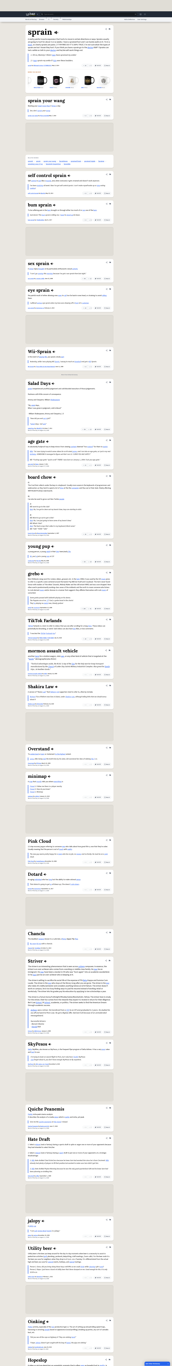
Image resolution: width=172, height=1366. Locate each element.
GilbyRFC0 (39, 428)
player (38, 1144)
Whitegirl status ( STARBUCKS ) (43, 66)
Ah (31, 556)
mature (90, 446)
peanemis (47, 1122)
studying (40, 185)
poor (103, 1049)
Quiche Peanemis (33, 1126)
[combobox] (89, 14)
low (74, 628)
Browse (41, 19)
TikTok (30, 626)
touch (61, 849)
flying (64, 939)
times (54, 106)
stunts (49, 1231)
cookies (32, 188)
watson (36, 1235)
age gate (30, 464)
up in (45, 418)
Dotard (30, 889)
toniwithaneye (40, 861)
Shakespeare (55, 400)
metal (46, 603)
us (51, 884)
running (40, 273)
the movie (57, 1122)
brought (41, 269)
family (31, 659)
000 (76, 1057)
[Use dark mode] (145, 14)
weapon (41, 939)
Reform (53, 692)
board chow (31, 533)
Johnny (38, 1343)
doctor (90, 47)
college (81, 966)
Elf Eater (38, 763)
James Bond (42, 1231)
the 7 (93, 759)
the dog (38, 561)
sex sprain (31, 279)
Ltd (57, 692)
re (36, 556)
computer (75, 488)
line (73, 663)
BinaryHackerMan (42, 533)
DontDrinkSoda (38, 1347)
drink (82, 1266)
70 (74, 1057)
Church (51, 666)
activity (75, 269)
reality (69, 849)
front (76, 303)
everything (58, 781)
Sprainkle (67, 164)
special (50, 1262)
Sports (57, 361)
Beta (85, 980)
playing (41, 357)
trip (54, 60)
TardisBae (38, 948)
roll (65, 295)
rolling (104, 295)
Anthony (34, 1010)
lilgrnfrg (43, 193)
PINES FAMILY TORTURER (46, 638)
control (33, 181)
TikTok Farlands (32, 638)
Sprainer (101, 161)
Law (44, 692)
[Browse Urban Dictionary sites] (32, 14)
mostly (39, 781)
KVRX (45, 674)
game (74, 451)
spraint (30, 161)
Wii (46, 357)
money (78, 854)
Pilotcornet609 (44, 116)
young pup (31, 561)
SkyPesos (31, 1064)
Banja (37, 464)
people (61, 499)
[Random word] (135, 14)
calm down (75, 884)
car (35, 1226)
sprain (29, 66)
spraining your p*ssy (35, 164)
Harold (34, 1026)
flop (76, 939)
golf (45, 1256)
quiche (41, 1122)
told (44, 759)
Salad (33, 424)
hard (32, 1052)
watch (105, 446)
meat (40, 106)
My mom (33, 943)
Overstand (31, 763)
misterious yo (40, 308)
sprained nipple (89, 161)
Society (55, 19)
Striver (30, 1031)
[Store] (140, 14)
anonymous (37, 889)
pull (35, 1231)
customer (85, 303)
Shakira (68, 696)
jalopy (29, 1235)
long (50, 879)
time (61, 488)
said (44, 424)
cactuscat (37, 608)
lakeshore (40, 1277)
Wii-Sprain (31, 367)
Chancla (30, 948)
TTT (67, 1010)
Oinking (30, 1347)
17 (47, 600)
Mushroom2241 (44, 1126)
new (63, 846)
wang (48, 110)
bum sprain (31, 220)
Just (32, 1059)
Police (30, 1327)
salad (33, 405)
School (39, 1002)
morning (50, 273)
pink (106, 854)
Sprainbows (63, 161)
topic (42, 754)
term (37, 656)
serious (39, 303)
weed (68, 1343)
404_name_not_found (42, 1064)
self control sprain (33, 193)
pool (101, 1266)
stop (98, 185)
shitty (31, 1226)
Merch (108, 66)
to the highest (60, 754)
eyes (60, 295)
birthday (33, 454)
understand (34, 754)
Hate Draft (31, 1176)
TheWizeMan (40, 220)
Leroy (32, 759)
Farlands (49, 633)
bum (49, 210)
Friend (32, 786)
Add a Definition (129, 19)
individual (38, 879)
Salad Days (31, 428)
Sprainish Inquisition (53, 164)
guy (49, 983)
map (30, 781)
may (54, 55)
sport (61, 1153)
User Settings (142, 19)
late (57, 551)
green (30, 388)
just (39, 181)
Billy (31, 451)
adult (48, 551)
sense (78, 879)
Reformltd (40, 704)
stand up (69, 215)
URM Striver (37, 1031)
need (62, 215)
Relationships (67, 19)
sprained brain (76, 161)
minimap (30, 796)
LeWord (37, 796)
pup (48, 556)
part (62, 357)
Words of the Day (31, 19)
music (103, 579)
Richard (33, 696)
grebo (30, 608)
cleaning (92, 1266)
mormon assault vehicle (35, 674)
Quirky (30, 1114)
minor (31, 269)
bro (54, 633)
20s (69, 551)
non (83, 210)
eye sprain (31, 308)
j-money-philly (40, 279)
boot (30, 44)
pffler (37, 1176)
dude (60, 854)
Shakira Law (31, 704)
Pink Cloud (31, 861)
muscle (48, 181)
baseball (78, 361)
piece (56, 1117)
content (74, 446)
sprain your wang (33, 116)
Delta (30, 1049)
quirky (67, 1117)
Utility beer (31, 1277)
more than (46, 106)
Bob (31, 509)
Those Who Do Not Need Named (45, 367)
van (62, 656)
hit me (38, 943)
